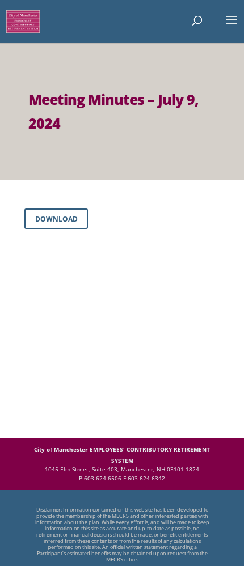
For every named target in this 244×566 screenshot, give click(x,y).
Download (56, 219)
